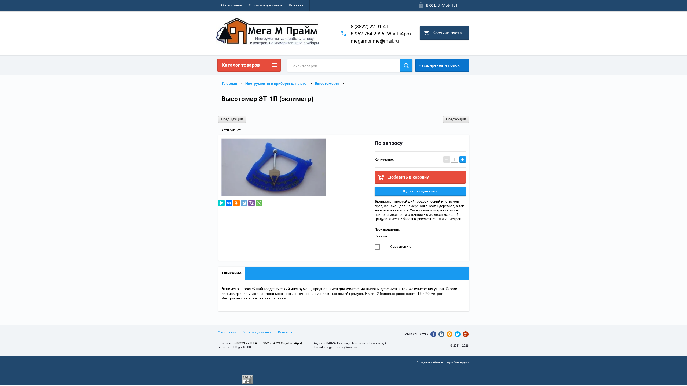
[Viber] (251, 203)
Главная (229, 83)
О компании (231, 5)
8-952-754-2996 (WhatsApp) (381, 33)
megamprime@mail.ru (375, 41)
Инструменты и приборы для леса (276, 83)
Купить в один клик (420, 191)
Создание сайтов (428, 362)
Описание (232, 273)
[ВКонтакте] (229, 203)
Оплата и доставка (265, 5)
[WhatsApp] (259, 203)
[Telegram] (244, 203)
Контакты (297, 5)
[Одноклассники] (236, 203)
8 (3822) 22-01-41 (369, 26)
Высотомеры (327, 83)
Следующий (456, 119)
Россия (381, 236)
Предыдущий (232, 119)
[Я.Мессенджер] (221, 203)
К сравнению (400, 246)
